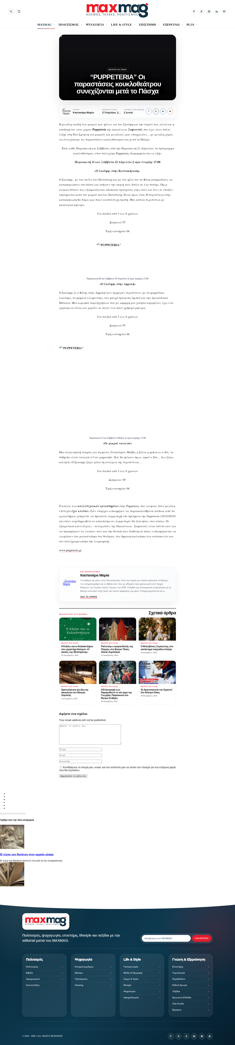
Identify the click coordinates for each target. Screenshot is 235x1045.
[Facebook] (194, 11)
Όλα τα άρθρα (88, 597)
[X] (201, 11)
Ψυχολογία (129, 991)
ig (194, 1036)
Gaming (79, 985)
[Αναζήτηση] (11, 11)
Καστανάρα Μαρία (94, 575)
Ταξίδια (176, 991)
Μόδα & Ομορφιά (133, 973)
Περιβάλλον (178, 979)
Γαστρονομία (131, 966)
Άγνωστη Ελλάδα (181, 997)
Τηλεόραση (81, 979)
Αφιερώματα (33, 979)
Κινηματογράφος (84, 966)
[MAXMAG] (117, 10)
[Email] (224, 11)
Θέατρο (79, 973)
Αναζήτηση (202, 938)
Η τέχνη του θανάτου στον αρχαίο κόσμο (27, 854)
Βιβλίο (29, 973)
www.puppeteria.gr (70, 550)
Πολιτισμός (32, 966)
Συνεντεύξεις (33, 985)
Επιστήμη (177, 966)
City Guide (178, 1003)
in (163, 111)
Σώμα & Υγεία (131, 979)
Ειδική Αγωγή (179, 985)
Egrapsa (176, 1009)
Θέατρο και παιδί (117, 69)
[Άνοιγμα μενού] (19, 11)
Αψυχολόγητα (131, 997)
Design (127, 985)
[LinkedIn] (217, 11)
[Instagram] (209, 11)
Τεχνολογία (178, 973)
